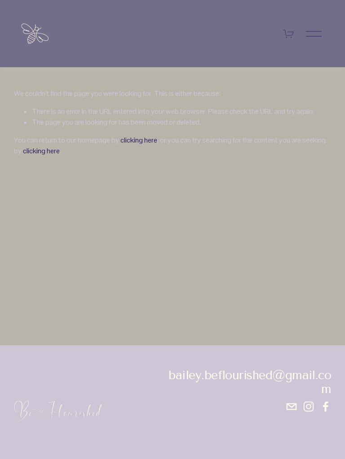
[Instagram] (308, 406)
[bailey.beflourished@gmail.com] (291, 406)
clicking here (138, 140)
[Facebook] (325, 406)
